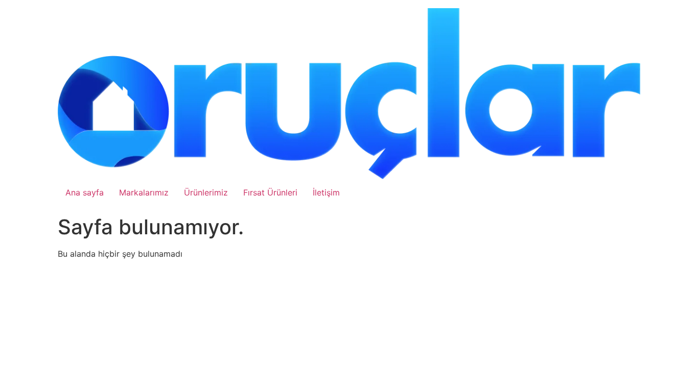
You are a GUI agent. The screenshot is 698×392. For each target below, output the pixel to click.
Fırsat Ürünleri (270, 192)
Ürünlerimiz (206, 192)
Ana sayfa (84, 192)
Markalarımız (144, 192)
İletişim (326, 192)
